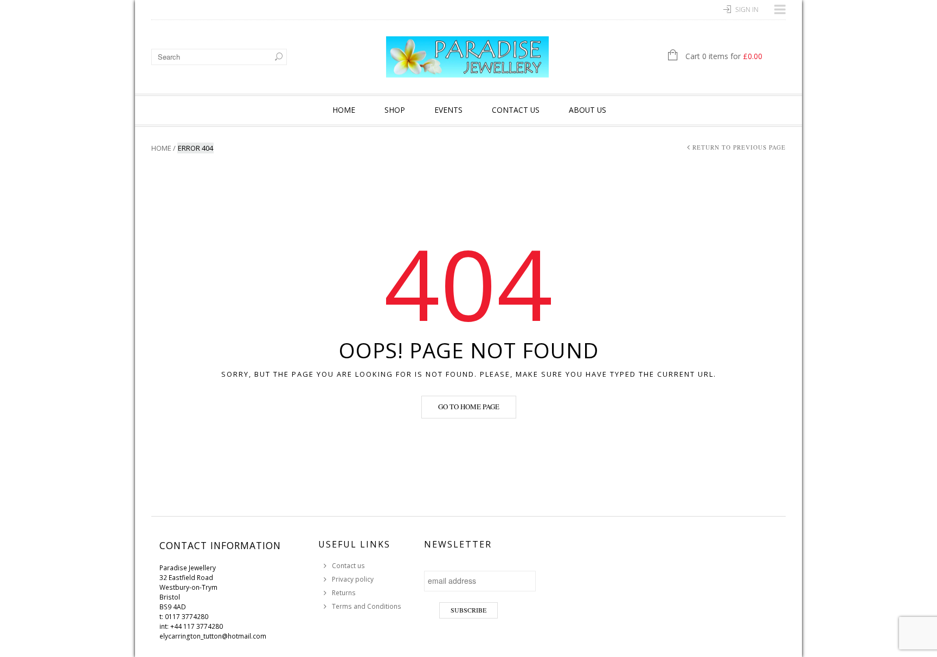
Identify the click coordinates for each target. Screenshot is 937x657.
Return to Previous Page (739, 147)
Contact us (516, 110)
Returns (344, 592)
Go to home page (468, 406)
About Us (587, 110)
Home (343, 110)
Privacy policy (353, 579)
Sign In (747, 9)
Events (448, 110)
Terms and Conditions (366, 606)
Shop (394, 110)
